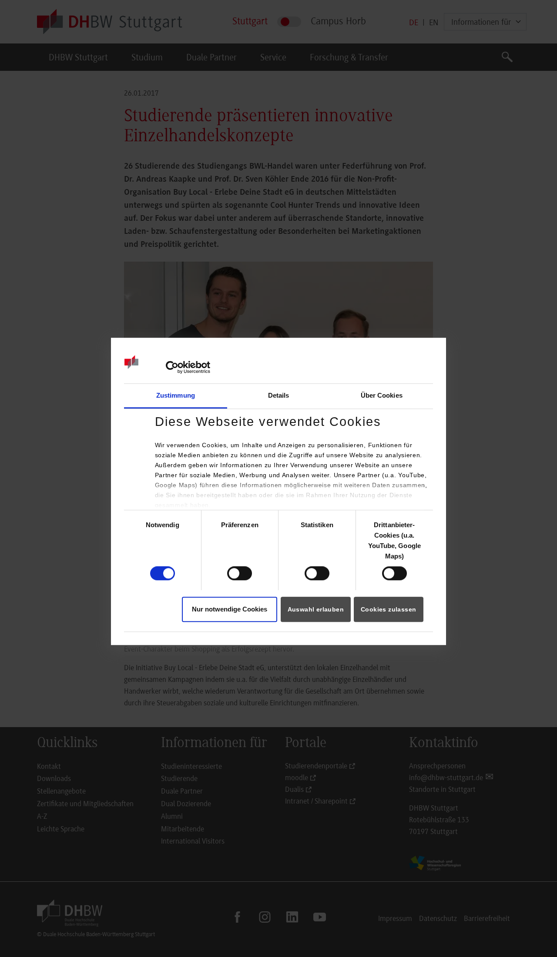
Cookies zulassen (388, 609)
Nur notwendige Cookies (229, 609)
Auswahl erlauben (316, 609)
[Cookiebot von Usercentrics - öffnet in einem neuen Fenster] (172, 367)
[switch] (239, 574)
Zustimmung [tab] (175, 395)
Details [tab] (278, 395)
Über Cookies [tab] (382, 395)
